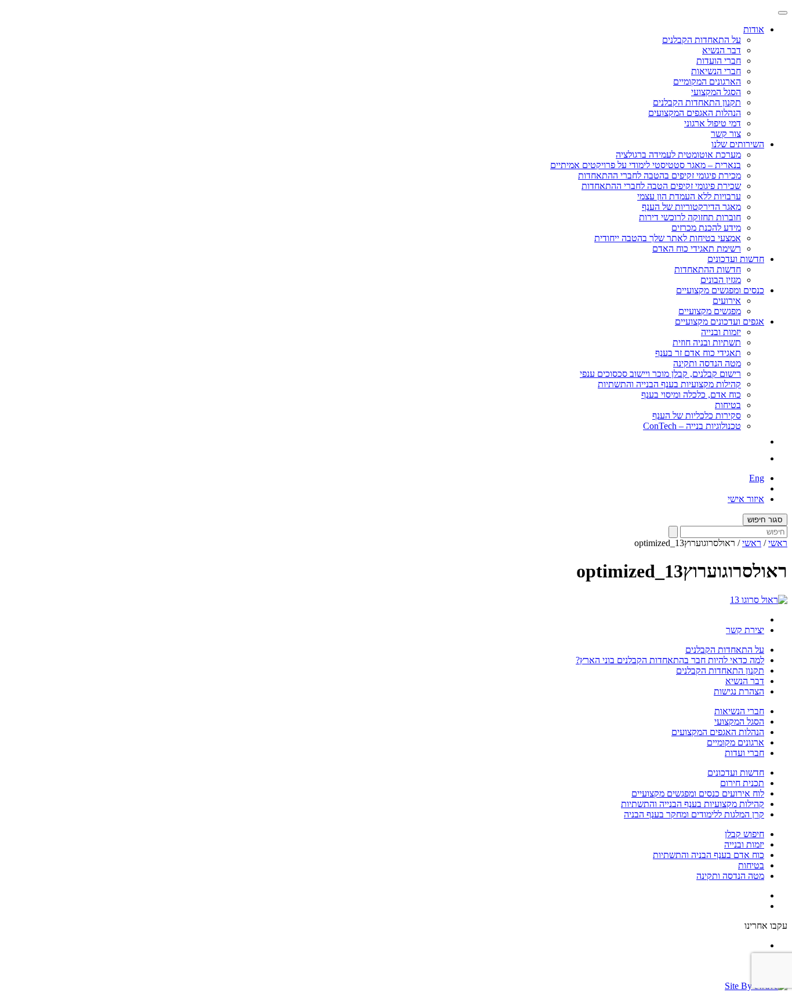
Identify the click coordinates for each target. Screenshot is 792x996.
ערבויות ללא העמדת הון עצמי (689, 196)
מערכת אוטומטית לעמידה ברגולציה (678, 154)
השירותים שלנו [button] (737, 144)
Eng (756, 478)
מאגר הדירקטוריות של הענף (691, 207)
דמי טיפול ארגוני (712, 123)
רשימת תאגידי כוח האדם (696, 248)
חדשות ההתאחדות (707, 269)
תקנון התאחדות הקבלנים (697, 102)
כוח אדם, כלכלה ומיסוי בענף (691, 394)
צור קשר (726, 134)
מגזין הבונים (720, 280)
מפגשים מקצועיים (709, 311)
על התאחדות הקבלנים (701, 40)
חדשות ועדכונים (735, 772)
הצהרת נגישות (739, 691)
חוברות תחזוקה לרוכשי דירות (690, 217)
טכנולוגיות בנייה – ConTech (692, 426)
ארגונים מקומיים (735, 742)
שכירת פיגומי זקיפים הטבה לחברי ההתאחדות (661, 186)
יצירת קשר (745, 630)
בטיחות (728, 405)
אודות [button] (753, 29)
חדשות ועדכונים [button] (735, 259)
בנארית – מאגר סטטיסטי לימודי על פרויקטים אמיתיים (645, 165)
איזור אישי (746, 499)
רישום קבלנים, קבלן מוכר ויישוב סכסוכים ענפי (660, 374)
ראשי (777, 543)
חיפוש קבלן (744, 834)
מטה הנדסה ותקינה (707, 363)
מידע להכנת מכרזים (706, 227)
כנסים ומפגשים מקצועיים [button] (720, 290)
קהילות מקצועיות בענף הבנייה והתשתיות (669, 384)
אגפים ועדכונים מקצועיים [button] (719, 321)
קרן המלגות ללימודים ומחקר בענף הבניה (694, 814)
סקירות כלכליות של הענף (696, 415)
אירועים (727, 301)
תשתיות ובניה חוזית (707, 342)
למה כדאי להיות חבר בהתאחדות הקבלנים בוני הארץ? (670, 660)
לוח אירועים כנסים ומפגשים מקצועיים (697, 793)
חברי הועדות (718, 61)
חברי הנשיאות (716, 71)
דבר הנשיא (721, 50)
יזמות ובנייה (721, 332)
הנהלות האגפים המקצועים (694, 113)
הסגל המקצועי (716, 92)
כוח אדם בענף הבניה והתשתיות (708, 855)
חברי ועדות (744, 753)
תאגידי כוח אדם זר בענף (698, 353)
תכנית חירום (742, 783)
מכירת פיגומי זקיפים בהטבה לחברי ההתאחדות (659, 175)
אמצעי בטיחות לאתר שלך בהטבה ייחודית (667, 238)
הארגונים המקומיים (707, 81)
